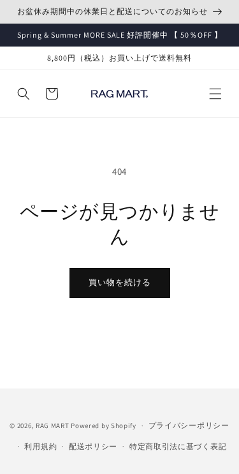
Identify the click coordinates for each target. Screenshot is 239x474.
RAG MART (52, 425)
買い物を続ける (120, 282)
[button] (215, 94)
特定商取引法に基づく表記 (177, 446)
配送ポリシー (93, 446)
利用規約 (40, 446)
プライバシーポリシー (188, 425)
